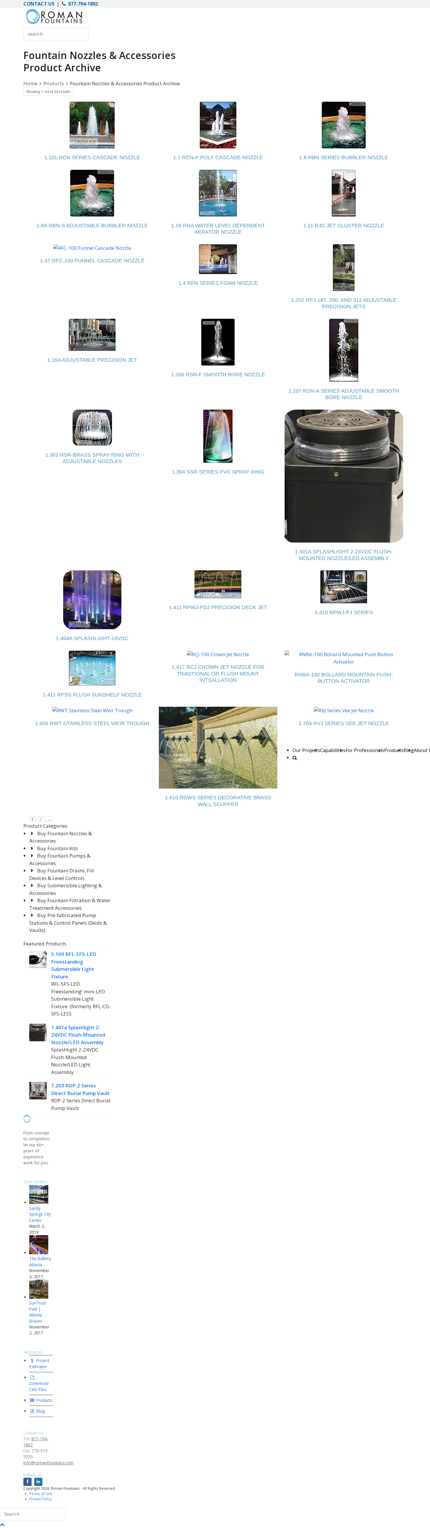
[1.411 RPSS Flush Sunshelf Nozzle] (92, 668)
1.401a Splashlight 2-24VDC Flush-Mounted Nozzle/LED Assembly (78, 1035)
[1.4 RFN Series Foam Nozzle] (218, 259)
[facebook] (27, 1482)
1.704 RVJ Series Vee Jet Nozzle (344, 723)
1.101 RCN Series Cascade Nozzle (92, 157)
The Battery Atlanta (40, 1261)
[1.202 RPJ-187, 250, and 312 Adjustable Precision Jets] (344, 267)
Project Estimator (39, 1363)
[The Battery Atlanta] (38, 1252)
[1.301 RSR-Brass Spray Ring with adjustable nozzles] (92, 428)
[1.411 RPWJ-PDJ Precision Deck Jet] (218, 584)
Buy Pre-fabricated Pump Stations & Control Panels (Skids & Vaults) (68, 922)
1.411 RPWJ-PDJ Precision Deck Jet (218, 607)
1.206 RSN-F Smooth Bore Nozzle (218, 374)
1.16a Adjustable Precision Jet (92, 360)
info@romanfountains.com (48, 1462)
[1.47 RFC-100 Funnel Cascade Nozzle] (92, 248)
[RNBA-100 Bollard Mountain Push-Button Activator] (344, 658)
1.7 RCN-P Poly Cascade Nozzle (218, 157)
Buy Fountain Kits (57, 848)
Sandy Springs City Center (40, 1214)
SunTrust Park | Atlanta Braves (37, 1311)
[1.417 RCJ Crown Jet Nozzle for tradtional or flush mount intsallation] (218, 654)
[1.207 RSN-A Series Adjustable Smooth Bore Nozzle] (343, 350)
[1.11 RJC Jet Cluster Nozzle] (344, 193)
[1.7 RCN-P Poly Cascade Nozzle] (218, 125)
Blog (40, 1411)
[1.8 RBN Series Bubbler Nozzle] (344, 125)
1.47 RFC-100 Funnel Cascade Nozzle (92, 261)
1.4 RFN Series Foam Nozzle (218, 283)
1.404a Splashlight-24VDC (92, 638)
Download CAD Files (39, 1386)
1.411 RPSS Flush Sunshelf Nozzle (92, 695)
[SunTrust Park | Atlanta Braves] (38, 1297)
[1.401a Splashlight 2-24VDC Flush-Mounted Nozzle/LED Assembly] (344, 476)
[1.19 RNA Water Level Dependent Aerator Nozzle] (218, 193)
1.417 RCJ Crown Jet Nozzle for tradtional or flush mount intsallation (218, 673)
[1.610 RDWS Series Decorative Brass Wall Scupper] (218, 748)
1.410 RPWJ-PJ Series (344, 612)
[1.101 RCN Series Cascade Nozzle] (92, 125)
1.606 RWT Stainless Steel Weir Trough (92, 723)
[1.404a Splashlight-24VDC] (92, 599)
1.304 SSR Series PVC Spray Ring (218, 472)
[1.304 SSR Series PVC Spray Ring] (218, 436)
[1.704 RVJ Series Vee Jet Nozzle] (344, 710)
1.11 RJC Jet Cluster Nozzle (343, 225)
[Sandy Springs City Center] (38, 1202)
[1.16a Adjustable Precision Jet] (92, 335)
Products (43, 1400)
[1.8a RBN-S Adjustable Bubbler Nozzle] (92, 193)
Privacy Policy (40, 1498)
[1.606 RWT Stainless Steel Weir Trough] (92, 710)
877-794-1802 (83, 4)
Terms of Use (40, 1493)
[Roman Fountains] (54, 23)
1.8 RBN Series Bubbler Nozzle (343, 157)
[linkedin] (38, 1482)
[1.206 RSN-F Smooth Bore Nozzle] (218, 342)
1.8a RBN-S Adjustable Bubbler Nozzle (92, 225)
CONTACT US (38, 4)
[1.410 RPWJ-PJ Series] (343, 586)
